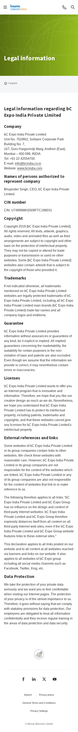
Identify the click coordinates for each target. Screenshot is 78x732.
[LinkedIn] (33, 679)
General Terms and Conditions (39, 703)
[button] (64, 7)
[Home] (18, 7)
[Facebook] (23, 679)
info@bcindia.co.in (28, 163)
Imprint (28, 694)
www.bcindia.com (29, 168)
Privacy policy (46, 694)
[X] (44, 679)
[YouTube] (54, 679)
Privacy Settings (39, 711)
